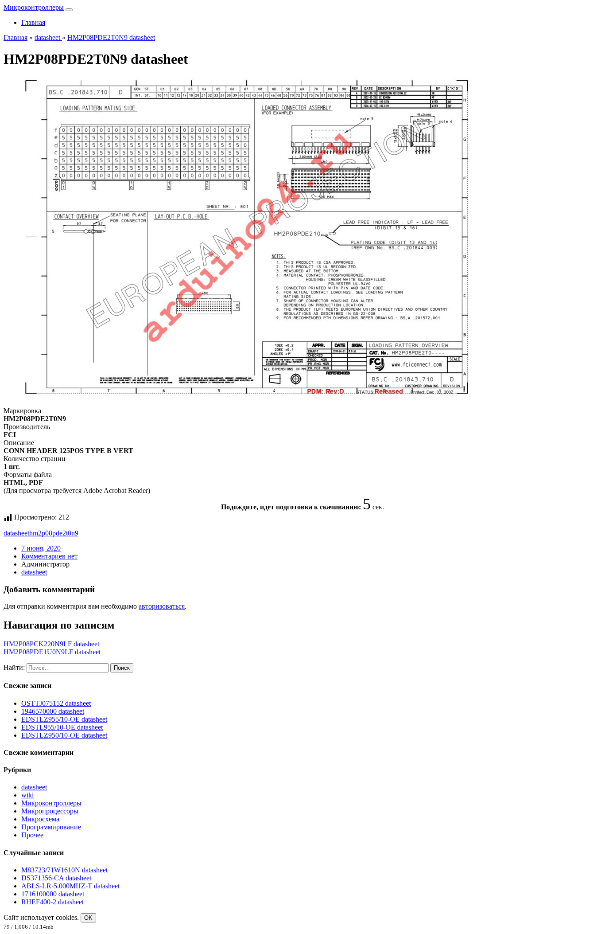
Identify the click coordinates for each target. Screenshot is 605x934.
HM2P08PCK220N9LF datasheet (51, 644)
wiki (27, 795)
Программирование (51, 827)
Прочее (32, 835)
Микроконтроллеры (34, 7)
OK (88, 917)
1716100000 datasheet (52, 894)
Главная (33, 22)
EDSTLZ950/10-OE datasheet (64, 735)
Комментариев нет (49, 556)
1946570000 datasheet (52, 711)
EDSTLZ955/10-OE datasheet (64, 719)
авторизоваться (162, 606)
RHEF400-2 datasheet (52, 902)
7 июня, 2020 (41, 548)
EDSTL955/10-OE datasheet (62, 727)
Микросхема (40, 819)
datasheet (16, 533)
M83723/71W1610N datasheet (64, 870)
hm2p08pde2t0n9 (53, 533)
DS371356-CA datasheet (56, 878)
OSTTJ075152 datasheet (56, 703)
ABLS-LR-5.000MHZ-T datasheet (70, 886)
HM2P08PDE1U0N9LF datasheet (52, 652)
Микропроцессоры (49, 811)
